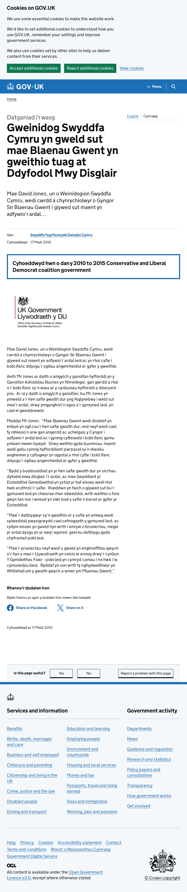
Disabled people (22, 801)
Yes (66, 673)
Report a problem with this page (146, 673)
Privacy (27, 842)
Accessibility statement (80, 842)
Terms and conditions (26, 849)
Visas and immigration (87, 801)
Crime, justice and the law (31, 791)
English (133, 116)
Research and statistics (149, 759)
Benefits (14, 728)
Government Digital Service (32, 856)
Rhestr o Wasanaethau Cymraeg (80, 849)
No (93, 673)
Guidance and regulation (150, 749)
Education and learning (88, 728)
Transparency (140, 785)
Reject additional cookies (90, 68)
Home (11, 99)
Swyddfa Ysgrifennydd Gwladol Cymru (61, 235)
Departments (139, 728)
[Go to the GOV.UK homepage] (25, 86)
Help (11, 842)
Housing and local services (91, 765)
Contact (113, 842)
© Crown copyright (162, 877)
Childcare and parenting (29, 765)
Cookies (45, 842)
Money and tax (80, 775)
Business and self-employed (33, 754)
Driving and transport (27, 811)
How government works (149, 795)
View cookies (132, 68)
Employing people (83, 738)
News (132, 738)
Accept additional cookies (34, 68)
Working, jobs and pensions (92, 811)
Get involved (138, 806)
